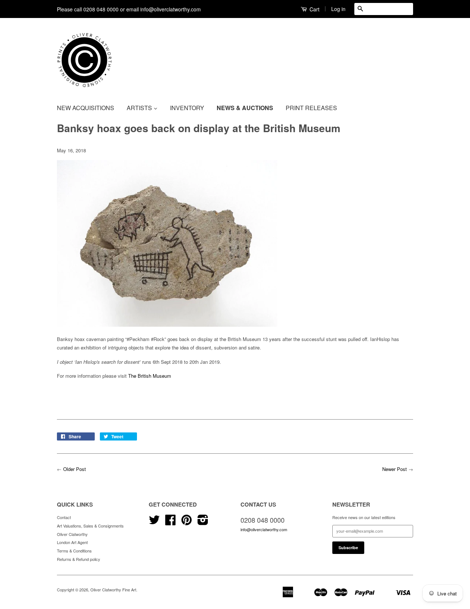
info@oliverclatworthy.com (264, 529)
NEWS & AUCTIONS (245, 108)
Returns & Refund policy (78, 559)
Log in (338, 8)
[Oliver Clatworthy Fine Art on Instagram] (203, 522)
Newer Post (394, 468)
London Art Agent (72, 542)
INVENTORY (187, 108)
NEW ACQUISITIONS (85, 108)
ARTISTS (140, 108)
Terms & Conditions (74, 551)
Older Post (74, 468)
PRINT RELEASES (311, 108)
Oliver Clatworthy (72, 534)
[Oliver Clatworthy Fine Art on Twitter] (154, 522)
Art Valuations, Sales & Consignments (90, 526)
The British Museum (149, 375)
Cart (313, 9)
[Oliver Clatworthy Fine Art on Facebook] (170, 522)
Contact (64, 517)
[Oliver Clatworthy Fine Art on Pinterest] (186, 522)
